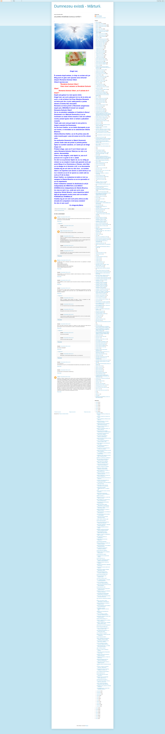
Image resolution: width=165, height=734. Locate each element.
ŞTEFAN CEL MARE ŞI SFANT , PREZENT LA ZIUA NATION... (102, 468)
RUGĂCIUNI (98, 348)
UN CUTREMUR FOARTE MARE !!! (103, 671)
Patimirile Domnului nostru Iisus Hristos (102, 238)
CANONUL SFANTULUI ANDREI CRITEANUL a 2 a (101, 280)
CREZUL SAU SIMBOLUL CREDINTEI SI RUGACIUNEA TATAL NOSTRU (103, 292)
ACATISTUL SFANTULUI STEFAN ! (103, 466)
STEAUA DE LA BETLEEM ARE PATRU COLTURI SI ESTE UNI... (103, 596)
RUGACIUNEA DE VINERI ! (100, 102)
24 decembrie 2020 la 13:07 (68, 250)
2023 (97, 406)
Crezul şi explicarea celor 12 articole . (102, 299)
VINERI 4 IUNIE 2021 (99, 380)
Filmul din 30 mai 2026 (100, 311)
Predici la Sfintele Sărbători (100, 36)
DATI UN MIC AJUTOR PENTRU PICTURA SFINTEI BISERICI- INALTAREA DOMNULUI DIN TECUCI (103, 194)
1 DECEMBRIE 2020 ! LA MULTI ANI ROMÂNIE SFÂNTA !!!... (103, 689)
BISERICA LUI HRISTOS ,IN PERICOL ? (104, 457)
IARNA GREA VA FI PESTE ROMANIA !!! (103, 625)
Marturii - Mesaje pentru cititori (101, 35)
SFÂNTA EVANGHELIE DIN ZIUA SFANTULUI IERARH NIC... (102, 660)
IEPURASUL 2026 (99, 90)
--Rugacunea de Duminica (100, 69)
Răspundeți (59, 221)
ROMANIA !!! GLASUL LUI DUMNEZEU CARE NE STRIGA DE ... (103, 591)
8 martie (97, 216)
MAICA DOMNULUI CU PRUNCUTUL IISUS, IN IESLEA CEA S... (103, 500)
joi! (96, 391)
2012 (97, 718)
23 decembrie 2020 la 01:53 (68, 230)
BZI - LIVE (97, 96)
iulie (97, 697)
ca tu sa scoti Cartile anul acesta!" (101, 390)
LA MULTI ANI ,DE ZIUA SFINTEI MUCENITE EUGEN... (102, 517)
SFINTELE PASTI (99, 355)
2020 (97, 411)
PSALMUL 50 (98, 337)
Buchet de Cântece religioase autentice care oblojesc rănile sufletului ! (103, 276)
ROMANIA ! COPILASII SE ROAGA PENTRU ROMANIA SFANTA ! (103, 530)
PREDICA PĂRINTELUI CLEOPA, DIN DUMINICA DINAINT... (103, 543)
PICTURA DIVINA (99, 205)
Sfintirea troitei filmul (99, 369)
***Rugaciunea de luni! (100, 56)
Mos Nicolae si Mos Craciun (101, 80)
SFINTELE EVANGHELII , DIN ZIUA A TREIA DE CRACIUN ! (103, 473)
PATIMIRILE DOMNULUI (100, 201)
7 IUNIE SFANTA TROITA (100, 151)
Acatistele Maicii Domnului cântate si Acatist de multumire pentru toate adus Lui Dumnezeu (103, 67)
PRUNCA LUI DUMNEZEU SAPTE (102, 236)
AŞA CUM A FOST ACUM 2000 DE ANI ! (103, 271)
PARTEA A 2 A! (98, 325)
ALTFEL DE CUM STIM (100, 266)
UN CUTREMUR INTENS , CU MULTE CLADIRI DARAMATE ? (103, 580)
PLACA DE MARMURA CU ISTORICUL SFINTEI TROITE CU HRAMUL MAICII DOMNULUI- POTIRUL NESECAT (102, 332)
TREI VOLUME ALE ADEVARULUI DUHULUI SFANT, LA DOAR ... (103, 460)
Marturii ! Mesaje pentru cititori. (101, 26)
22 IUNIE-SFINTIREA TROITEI (101, 256)
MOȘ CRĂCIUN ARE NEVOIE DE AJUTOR (103, 321)
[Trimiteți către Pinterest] (73, 209)
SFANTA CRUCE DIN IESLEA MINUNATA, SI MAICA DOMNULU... (103, 494)
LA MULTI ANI (98, 317)
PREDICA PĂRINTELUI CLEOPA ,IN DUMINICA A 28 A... (103, 604)
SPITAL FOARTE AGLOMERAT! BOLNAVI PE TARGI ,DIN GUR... (103, 684)
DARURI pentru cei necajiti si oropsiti (102, 301)
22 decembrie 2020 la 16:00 (65, 272)
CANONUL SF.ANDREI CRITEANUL (102, 289)
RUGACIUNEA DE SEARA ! (100, 344)
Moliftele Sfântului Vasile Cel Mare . (102, 116)
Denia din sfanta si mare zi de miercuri (102, 170)
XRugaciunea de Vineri (100, 165)
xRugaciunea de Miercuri (100, 72)
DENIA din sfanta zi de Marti (100, 196)
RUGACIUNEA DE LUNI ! (100, 44)
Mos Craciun (98, 82)
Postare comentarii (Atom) (63, 413)
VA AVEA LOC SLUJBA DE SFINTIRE (102, 378)
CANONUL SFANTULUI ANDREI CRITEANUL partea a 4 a (101, 219)
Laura (61, 230)
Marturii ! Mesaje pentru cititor (101, 30)
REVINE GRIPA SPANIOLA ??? (102, 618)
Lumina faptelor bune (99, 198)
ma (96, 166)
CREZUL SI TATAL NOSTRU (101, 293)
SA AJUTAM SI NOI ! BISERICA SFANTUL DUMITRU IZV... (102, 436)
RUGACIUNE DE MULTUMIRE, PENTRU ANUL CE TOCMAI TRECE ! (104, 431)
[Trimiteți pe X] (71, 209)
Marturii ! (97, 27)
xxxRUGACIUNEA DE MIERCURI (101, 120)
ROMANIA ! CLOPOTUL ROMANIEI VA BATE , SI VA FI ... (103, 535)
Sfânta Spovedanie (99, 371)
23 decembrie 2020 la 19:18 (65, 376)
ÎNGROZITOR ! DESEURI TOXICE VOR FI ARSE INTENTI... (103, 617)
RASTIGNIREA (98, 340)
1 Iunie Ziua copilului (99, 106)
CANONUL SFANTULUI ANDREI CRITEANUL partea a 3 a (101, 182)
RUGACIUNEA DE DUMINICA (101, 60)
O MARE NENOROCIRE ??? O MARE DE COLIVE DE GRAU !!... (103, 646)
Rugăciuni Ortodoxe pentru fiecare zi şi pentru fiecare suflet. (102, 352)
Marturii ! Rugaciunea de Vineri (101, 162)
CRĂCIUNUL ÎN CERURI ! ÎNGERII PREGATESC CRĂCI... (103, 507)
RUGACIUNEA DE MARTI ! (100, 58)
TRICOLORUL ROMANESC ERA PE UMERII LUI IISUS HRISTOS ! (103, 560)
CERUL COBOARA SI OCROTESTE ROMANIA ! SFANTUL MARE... (103, 639)
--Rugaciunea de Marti (100, 57)
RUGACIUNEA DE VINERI (100, 110)
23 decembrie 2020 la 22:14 (68, 304)
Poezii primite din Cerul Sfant (101, 73)
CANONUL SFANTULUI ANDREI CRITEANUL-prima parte (101, 287)
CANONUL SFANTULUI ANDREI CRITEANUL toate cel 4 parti (101, 283)
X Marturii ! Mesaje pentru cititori (101, 76)
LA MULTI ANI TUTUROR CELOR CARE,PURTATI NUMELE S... (102, 464)
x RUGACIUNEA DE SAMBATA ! (101, 93)
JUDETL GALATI (99, 234)
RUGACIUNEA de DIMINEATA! (101, 345)
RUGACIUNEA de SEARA (100, 346)
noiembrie (99, 691)
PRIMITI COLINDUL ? (100, 495)
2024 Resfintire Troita (99, 150)
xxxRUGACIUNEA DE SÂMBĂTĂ (101, 176)
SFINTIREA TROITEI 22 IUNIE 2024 (102, 208)
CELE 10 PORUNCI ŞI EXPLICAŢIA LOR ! (103, 184)
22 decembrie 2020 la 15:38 (68, 225)
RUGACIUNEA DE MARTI (100, 52)
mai (97, 700)
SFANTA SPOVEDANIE (100, 163)
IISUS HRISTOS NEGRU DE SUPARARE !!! (102, 537)
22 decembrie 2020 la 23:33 (65, 346)
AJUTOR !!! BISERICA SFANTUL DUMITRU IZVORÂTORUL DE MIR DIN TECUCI (103, 139)
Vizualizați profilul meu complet (100, 17)
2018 (97, 709)
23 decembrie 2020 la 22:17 (68, 353)
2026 (97, 402)
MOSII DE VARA (98, 320)
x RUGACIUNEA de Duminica (101, 104)
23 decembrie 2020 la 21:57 (68, 245)
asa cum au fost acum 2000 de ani (102, 387)
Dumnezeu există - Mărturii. (77, 6)
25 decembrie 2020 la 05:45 (68, 314)
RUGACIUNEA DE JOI (100, 45)
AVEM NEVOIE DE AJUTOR (100, 217)
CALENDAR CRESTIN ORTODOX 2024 (103, 277)
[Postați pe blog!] (70, 209)
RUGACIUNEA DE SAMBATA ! (101, 62)
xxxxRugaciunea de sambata (101, 167)
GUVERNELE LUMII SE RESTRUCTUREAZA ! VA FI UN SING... (103, 609)
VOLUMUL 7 (98, 382)
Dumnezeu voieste (99, 307)
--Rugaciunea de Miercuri (100, 54)
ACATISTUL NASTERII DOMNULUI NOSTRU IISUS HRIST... (103, 481)
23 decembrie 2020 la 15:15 (65, 362)
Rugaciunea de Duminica (100, 137)
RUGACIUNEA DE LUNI (100, 108)
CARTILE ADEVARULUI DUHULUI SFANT (103, 132)
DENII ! (97, 227)
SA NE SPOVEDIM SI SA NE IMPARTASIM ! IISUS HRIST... (102, 532)
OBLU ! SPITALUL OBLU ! (101, 648)
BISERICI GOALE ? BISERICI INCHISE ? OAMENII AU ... (103, 635)
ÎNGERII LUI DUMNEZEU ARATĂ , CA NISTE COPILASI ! (103, 429)
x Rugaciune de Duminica (100, 119)
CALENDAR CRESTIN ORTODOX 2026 (103, 278)
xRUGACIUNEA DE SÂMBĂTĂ (101, 118)
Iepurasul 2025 (98, 88)
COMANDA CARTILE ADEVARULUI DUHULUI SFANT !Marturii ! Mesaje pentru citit (103, 189)
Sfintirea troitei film (99, 368)
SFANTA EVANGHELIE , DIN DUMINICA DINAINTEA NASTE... (104, 546)
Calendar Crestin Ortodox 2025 (101, 295)
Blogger (86, 725)
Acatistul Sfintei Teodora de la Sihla (102, 270)
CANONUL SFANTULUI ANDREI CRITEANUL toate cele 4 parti (101, 285)
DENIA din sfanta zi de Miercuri (101, 225)
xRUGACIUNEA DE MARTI (100, 99)
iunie (98, 698)
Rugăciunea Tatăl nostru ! (100, 243)
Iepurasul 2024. (98, 123)
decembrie (99, 412)
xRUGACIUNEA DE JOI (100, 175)
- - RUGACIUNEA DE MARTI (101, 212)
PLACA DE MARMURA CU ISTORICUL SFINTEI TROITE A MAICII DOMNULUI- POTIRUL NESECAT (102, 329)
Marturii (97, 22)
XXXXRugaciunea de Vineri (100, 386)
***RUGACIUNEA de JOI (100, 46)
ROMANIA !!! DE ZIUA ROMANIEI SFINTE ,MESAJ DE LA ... (102, 677)
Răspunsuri (60, 223)
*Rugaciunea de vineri (100, 61)
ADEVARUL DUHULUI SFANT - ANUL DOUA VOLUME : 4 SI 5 (102, 265)
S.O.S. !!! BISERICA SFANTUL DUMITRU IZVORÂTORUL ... (104, 453)
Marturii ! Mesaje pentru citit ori (101, 39)
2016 (97, 712)
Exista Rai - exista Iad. (99, 81)
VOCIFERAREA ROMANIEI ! (102, 541)
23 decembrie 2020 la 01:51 (68, 297)
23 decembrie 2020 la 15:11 (68, 332)
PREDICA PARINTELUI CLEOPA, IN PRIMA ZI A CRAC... (103, 510)
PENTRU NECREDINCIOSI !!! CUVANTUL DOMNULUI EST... (102, 572)
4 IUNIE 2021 (98, 259)
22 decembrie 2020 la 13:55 (66, 260)
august (98, 695)
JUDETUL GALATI (99, 315)
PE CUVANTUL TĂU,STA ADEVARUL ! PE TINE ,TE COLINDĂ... (103, 448)
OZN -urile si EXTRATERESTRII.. (101, 40)
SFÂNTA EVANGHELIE (100, 209)
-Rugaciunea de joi (99, 254)
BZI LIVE (97, 154)
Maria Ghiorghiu (99, 16)
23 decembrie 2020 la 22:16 (68, 337)
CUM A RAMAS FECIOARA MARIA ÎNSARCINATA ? (103, 502)
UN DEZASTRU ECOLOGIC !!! (102, 679)
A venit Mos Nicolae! (99, 263)
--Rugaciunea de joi (99, 49)
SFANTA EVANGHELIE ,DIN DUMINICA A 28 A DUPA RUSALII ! (103, 606)
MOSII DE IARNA (99, 171)
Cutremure (97, 37)
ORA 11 (97, 200)
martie (98, 703)
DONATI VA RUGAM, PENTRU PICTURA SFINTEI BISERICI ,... (104, 439)
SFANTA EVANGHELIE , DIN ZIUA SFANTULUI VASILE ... (102, 422)
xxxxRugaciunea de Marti (100, 111)
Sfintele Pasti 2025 (99, 365)
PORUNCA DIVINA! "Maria (100, 336)
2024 (97, 255)
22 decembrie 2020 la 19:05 (65, 280)
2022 (97, 408)
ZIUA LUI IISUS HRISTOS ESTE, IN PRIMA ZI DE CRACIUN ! (103, 523)
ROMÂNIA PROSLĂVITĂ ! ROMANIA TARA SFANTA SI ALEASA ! (103, 424)
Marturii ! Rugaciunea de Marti (101, 98)
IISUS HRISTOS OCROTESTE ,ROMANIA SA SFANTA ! (102, 548)
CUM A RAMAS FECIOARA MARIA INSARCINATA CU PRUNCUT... (103, 594)
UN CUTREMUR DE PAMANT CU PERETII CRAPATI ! (103, 446)
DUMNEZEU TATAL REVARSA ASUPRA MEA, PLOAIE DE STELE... (104, 456)
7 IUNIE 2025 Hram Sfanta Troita (101, 86)
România (97, 103)
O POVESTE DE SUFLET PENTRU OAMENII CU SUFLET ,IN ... (103, 669)
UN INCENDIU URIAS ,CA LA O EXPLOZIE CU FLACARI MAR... (103, 485)
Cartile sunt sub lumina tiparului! (101, 191)
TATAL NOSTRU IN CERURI (101, 372)
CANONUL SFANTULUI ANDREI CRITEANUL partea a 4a (101, 221)
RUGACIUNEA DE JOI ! (101, 558)
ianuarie (98, 706)
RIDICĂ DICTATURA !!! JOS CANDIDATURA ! (101, 576)
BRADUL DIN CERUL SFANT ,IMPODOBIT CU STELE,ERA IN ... (103, 505)
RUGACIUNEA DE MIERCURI (101, 41)
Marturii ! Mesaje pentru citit (100, 33)
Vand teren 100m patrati (100, 383)
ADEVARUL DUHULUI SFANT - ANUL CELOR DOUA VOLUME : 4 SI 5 (102, 153)
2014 (97, 715)
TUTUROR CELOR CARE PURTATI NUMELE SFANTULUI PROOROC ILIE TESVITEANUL (102, 376)
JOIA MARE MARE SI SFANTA (101, 313)
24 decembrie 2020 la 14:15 (68, 309)
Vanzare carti (98, 65)
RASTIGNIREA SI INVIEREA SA (101, 341)
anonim (58, 376)
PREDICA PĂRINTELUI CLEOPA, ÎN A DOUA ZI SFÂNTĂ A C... (103, 476)
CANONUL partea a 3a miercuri (101, 290)
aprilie (98, 701)
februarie (98, 704)
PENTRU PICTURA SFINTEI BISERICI (102, 146)
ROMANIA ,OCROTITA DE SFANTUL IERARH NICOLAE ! (103, 655)
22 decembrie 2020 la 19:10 (65, 288)
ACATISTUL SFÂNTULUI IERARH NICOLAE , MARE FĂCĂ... (103, 667)
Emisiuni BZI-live (99, 107)
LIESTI (97, 235)
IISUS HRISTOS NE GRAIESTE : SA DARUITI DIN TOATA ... (103, 631)
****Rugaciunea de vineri (100, 85)
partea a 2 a (98, 394)
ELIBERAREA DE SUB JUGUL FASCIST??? (102, 540)
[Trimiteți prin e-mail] (68, 209)
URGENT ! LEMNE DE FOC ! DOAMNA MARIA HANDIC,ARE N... (103, 623)
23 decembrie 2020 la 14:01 (68, 236)
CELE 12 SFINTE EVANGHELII (101, 223)
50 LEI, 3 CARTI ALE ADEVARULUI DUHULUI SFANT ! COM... (103, 441)
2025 (97, 403)
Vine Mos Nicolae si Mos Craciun (101, 384)
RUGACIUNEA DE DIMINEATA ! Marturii (103, 239)
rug (96, 251)
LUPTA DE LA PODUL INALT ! (102, 578)
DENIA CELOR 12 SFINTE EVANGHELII (103, 224)
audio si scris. (98, 388)
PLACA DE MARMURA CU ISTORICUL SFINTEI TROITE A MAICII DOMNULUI (102, 327)
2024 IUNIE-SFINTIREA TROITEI (101, 131)
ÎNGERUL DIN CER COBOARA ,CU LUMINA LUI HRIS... (103, 426)
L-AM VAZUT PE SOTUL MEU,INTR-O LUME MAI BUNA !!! (103, 589)
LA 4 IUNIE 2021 (99, 316)
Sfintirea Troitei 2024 (99, 367)
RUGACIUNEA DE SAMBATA (101, 92)
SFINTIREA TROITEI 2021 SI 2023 (102, 356)
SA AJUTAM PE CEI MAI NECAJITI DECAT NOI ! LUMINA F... (103, 434)
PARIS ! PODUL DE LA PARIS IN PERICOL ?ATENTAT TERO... (102, 462)
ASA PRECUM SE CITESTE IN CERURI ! (103, 268)
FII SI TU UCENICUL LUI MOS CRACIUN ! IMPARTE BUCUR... (103, 583)
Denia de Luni (98, 169)
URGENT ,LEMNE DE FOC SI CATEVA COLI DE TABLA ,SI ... (103, 621)
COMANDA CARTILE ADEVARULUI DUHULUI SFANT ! (102, 187)
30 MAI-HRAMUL (99, 75)
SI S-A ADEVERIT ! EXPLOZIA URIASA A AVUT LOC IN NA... (104, 483)
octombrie (98, 692)
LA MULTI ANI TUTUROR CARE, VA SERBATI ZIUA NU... (103, 662)
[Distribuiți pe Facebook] (72, 209)
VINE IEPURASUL (99, 211)
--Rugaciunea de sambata (100, 50)
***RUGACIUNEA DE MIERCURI (101, 89)
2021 (97, 409)
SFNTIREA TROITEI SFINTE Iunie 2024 (102, 360)
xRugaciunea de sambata (100, 77)
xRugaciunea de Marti (99, 71)
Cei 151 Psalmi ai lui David (100, 297)
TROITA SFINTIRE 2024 (100, 373)
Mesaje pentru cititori (61, 210)
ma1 (96, 392)
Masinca (58, 260)
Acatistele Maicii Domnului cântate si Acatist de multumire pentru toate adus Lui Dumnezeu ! (103, 141)
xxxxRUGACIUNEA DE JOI (100, 252)
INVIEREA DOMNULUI (100, 312)
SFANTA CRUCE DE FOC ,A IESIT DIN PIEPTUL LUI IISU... (103, 498)
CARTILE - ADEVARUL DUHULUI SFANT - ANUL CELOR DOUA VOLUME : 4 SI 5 (103, 130)
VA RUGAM (98, 379)
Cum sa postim (98, 300)
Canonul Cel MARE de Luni (100, 296)
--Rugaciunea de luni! (99, 53)
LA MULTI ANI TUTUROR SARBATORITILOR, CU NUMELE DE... (103, 488)
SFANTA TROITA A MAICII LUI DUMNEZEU (103, 244)
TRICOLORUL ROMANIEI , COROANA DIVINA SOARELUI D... (103, 525)
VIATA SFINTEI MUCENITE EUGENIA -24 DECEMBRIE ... (103, 515)
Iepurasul (97, 197)
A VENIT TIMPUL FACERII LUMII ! (102, 519)
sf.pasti (97, 395)
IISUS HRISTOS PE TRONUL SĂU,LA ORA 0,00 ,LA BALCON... (103, 681)
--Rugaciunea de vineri (100, 48)
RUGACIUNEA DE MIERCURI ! (102, 574)
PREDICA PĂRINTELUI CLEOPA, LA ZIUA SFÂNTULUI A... (103, 471)
